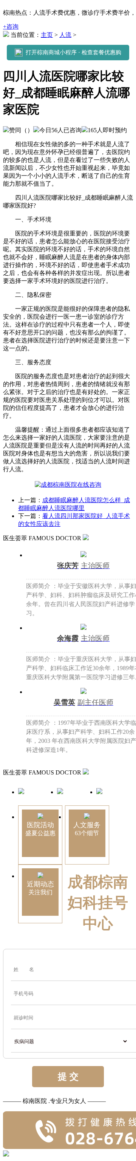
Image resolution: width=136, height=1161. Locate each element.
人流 (65, 35)
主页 (47, 35)
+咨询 (11, 26)
